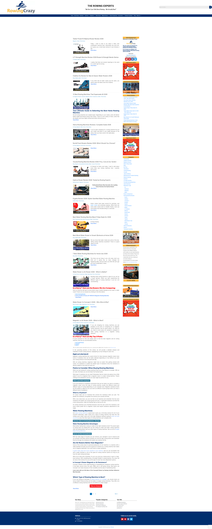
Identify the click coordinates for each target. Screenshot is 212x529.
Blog (135, 15)
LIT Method (75, 59)
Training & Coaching (128, 15)
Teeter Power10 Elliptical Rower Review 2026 (88, 39)
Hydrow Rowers (76, 182)
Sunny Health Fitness (79, 342)
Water (79, 59)
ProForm (126, 215)
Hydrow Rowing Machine (80, 294)
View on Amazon (95, 486)
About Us (138, 15)
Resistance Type (127, 185)
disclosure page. (113, 347)
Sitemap (112, 527)
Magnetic (74, 41)
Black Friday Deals (76, 219)
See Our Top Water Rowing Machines (82, 433)
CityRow (76, 78)
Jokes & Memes (127, 173)
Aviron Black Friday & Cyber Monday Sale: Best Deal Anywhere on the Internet (131, 105)
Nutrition (125, 178)
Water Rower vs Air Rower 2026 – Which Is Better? (90, 272)
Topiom (126, 219)
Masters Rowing (127, 177)
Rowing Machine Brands (84, 163)
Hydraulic (83, 96)
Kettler (125, 207)
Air (73, 96)
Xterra (84, 126)
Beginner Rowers (77, 96)
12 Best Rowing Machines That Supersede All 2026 (90, 94)
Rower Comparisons (113, 15)
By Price (86, 15)
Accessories (120, 15)
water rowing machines (81, 413)
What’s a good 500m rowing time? (81, 380)
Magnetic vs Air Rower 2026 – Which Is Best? (88, 320)
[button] (82, 15)
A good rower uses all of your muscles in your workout (88, 450)
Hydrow (77, 345)
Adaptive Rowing (127, 160)
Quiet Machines (127, 183)
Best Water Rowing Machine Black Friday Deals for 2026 (92, 217)
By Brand (81, 15)
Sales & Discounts (86, 219)
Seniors (125, 227)
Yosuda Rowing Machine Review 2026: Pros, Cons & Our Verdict (94, 162)
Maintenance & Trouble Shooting (131, 175)
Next (116, 493)
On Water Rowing (127, 180)
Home (72, 15)
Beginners (92, 15)
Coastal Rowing (127, 170)
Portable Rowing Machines (130, 182)
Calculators (126, 168)
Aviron (125, 197)
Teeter (78, 41)
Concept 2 (77, 304)
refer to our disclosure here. (131, 262)
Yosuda (93, 163)
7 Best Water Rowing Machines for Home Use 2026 (90, 253)
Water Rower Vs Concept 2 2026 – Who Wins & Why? (91, 302)
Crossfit (125, 172)
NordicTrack (83, 145)
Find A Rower (76, 15)
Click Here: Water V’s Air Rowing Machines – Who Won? (86, 420)
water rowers (94, 205)
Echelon (126, 202)
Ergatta (74, 200)
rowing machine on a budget (99, 479)
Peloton (126, 214)
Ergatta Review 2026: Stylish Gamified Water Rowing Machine (94, 198)
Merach (126, 210)
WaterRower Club (91, 274)
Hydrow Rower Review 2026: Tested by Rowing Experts (91, 180)
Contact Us (133, 55)
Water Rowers (98, 15)
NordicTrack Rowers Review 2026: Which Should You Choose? (94, 143)
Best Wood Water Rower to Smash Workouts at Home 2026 (93, 235)
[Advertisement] (106, 25)
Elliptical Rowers (105, 15)
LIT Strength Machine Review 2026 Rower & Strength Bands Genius (96, 57)
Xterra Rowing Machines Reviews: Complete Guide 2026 (92, 125)
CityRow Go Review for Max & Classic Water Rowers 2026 (92, 76)
